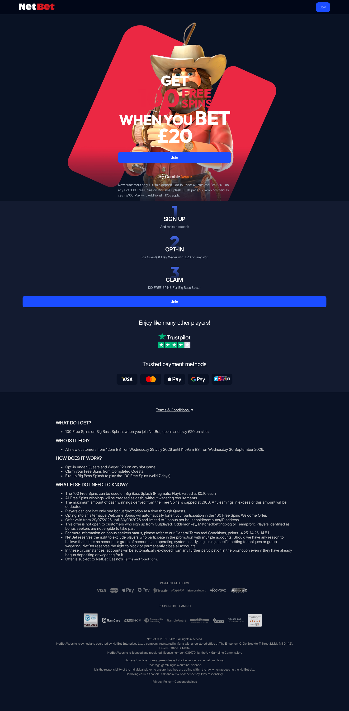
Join (323, 7)
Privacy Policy (162, 681)
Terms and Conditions (140, 559)
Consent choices (185, 681)
